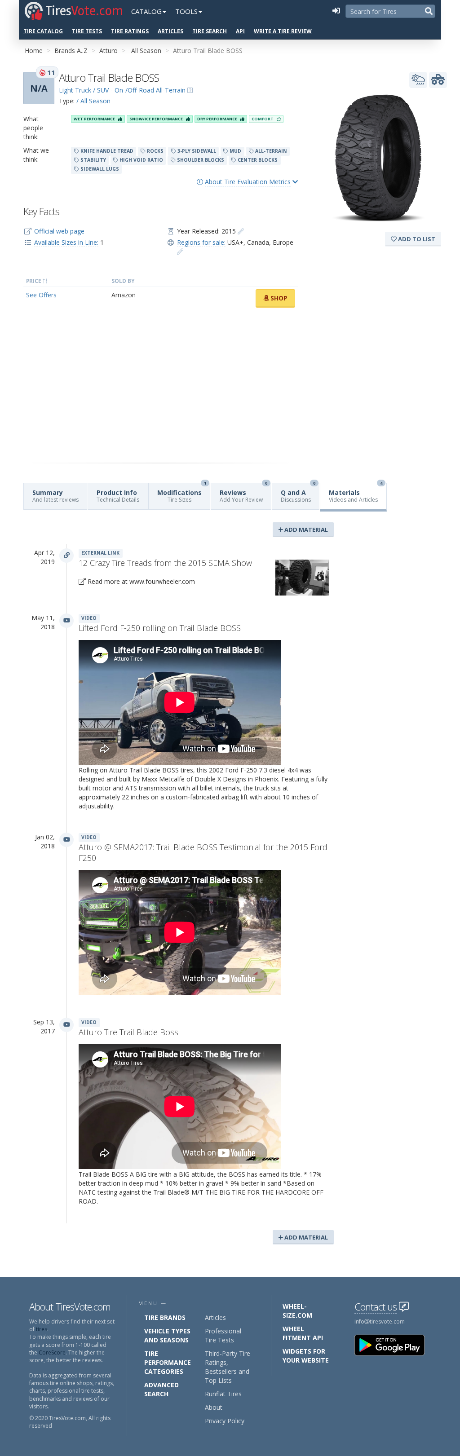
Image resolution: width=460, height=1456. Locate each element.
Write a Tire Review (283, 31)
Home (34, 50)
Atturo (108, 50)
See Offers (41, 295)
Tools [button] (186, 11)
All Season (146, 50)
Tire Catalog (43, 31)
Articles (170, 31)
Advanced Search (161, 1389)
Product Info (118, 495)
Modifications (181, 493)
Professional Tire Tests (223, 1335)
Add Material (305, 529)
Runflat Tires (223, 1394)
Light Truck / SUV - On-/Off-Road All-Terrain (122, 90)
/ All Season (93, 101)
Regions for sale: (201, 242)
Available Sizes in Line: (66, 242)
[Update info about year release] (241, 231)
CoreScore (52, 1352)
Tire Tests (87, 31)
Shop (278, 298)
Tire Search (209, 31)
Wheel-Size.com (297, 1310)
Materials (355, 493)
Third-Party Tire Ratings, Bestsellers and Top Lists (227, 1367)
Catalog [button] (146, 11)
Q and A (298, 493)
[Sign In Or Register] (336, 11)
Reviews (243, 493)
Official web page (59, 231)
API (240, 31)
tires (41, 1329)
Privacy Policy (224, 1420)
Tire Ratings (130, 31)
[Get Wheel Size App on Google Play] (394, 1344)
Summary (55, 495)
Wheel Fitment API (303, 1333)
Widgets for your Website (306, 1355)
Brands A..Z (71, 50)
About (213, 1407)
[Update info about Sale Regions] (180, 251)
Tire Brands (165, 1317)
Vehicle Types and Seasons (167, 1335)
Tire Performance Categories (167, 1362)
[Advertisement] (160, 385)
